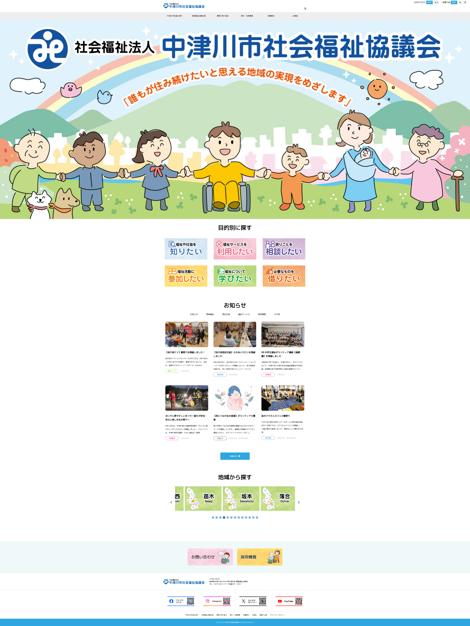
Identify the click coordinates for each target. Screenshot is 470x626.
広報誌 (295, 16)
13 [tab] (257, 517)
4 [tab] (224, 517)
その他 (277, 314)
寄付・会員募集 (247, 16)
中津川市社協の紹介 (174, 16)
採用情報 (262, 314)
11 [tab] (249, 517)
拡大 (437, 2)
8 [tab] (238, 517)
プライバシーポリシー (277, 615)
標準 (429, 2)
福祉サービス (244, 314)
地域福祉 (210, 314)
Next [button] (298, 502)
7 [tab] (235, 517)
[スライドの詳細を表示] (193, 498)
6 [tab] (231, 517)
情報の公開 (263, 615)
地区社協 (226, 314)
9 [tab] (242, 517)
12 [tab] (253, 517)
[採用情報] (259, 564)
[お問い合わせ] (210, 564)
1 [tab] (213, 517)
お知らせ (194, 314)
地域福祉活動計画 (199, 16)
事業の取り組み (223, 16)
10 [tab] (246, 517)
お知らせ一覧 (235, 456)
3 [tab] (220, 517)
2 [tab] (216, 517)
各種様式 (271, 16)
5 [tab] (227, 517)
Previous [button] (171, 502)
